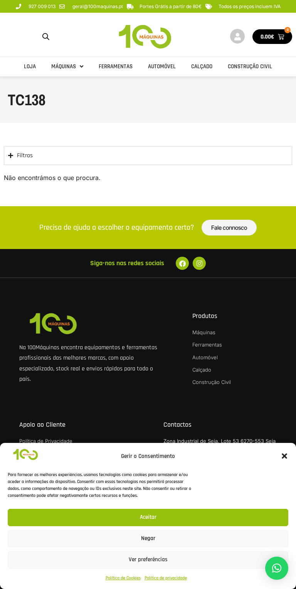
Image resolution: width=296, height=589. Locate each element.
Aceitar (148, 517)
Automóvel (162, 66)
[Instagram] (199, 263)
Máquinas (63, 66)
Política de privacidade (166, 578)
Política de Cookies (123, 578)
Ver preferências (148, 559)
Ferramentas (116, 66)
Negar (148, 538)
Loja (30, 66)
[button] (284, 456)
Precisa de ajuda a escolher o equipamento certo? (116, 227)
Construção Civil (250, 66)
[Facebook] (182, 263)
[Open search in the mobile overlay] (46, 36)
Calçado (201, 66)
